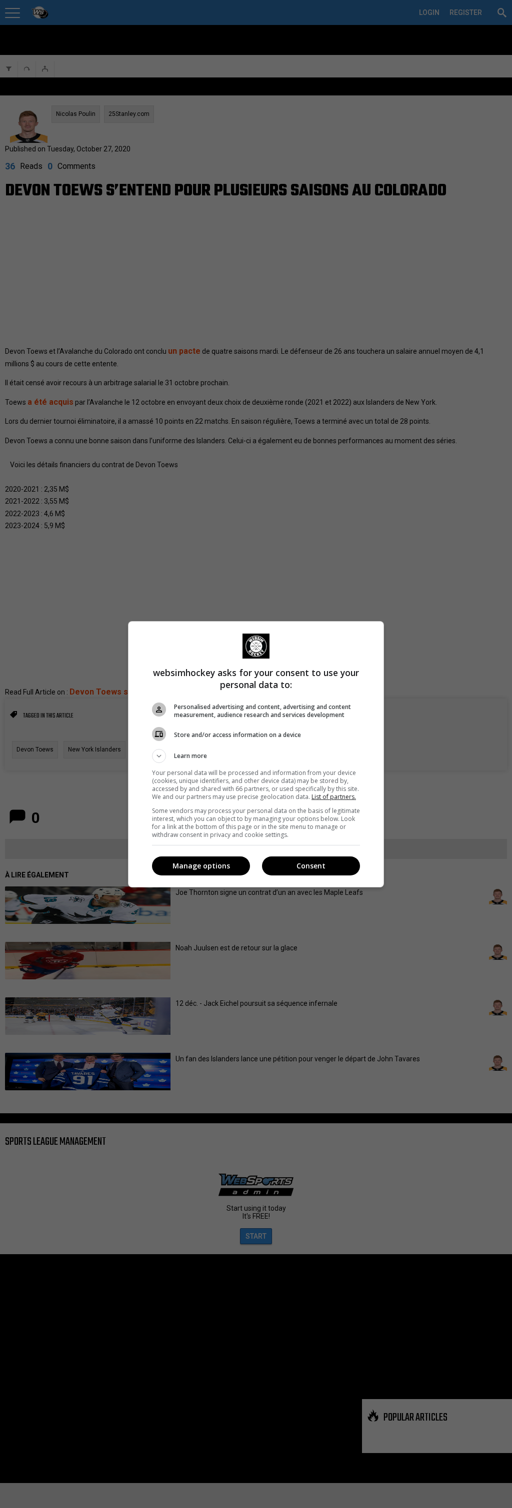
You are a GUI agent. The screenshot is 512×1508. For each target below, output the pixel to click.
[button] (256, 756)
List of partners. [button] (334, 796)
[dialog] (256, 754)
